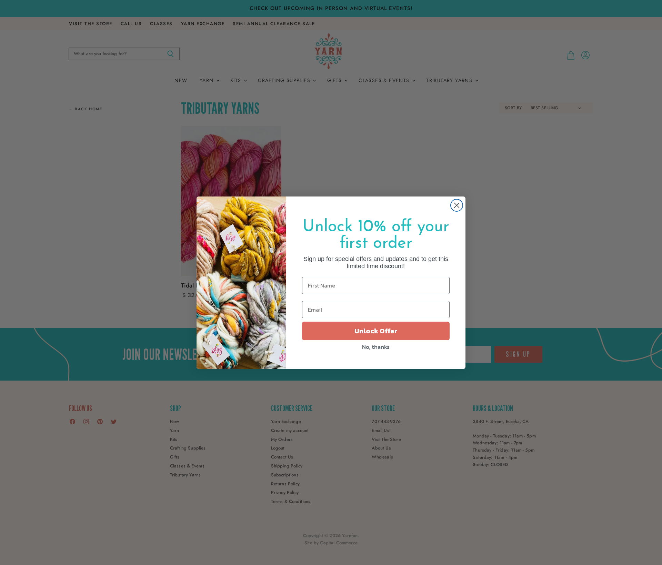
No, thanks (376, 347)
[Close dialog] (457, 205)
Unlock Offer (376, 331)
